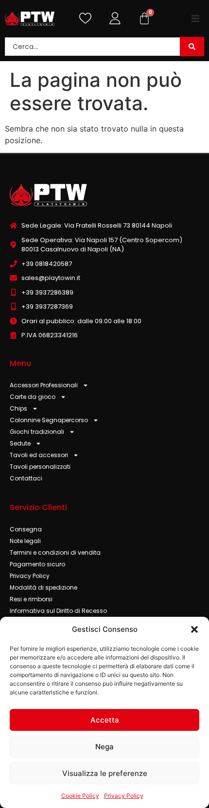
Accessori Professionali (44, 385)
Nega (104, 746)
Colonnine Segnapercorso (49, 420)
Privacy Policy (123, 795)
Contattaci (26, 478)
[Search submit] (192, 46)
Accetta (104, 720)
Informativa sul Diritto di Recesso (58, 611)
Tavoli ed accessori (39, 455)
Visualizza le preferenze (104, 773)
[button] (194, 629)
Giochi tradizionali (37, 432)
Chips (18, 408)
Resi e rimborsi (31, 599)
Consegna (26, 529)
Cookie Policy (80, 795)
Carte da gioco (32, 397)
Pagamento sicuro (37, 564)
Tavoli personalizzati (40, 466)
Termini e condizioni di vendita (55, 552)
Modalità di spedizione (43, 587)
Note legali (25, 541)
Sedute (20, 443)
